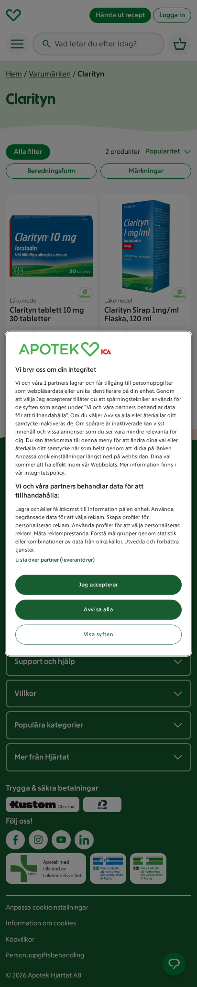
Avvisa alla (98, 609)
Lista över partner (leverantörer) (55, 559)
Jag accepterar (98, 584)
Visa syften (98, 634)
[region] (98, 493)
